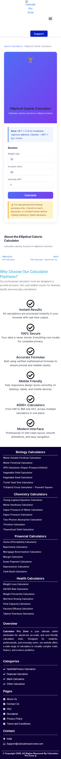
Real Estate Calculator (15, 547)
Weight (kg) (13, 153)
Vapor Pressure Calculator (18, 514)
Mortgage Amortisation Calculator (22, 551)
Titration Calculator (14, 524)
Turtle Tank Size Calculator (18, 482)
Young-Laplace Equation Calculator (22, 500)
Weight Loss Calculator (16, 584)
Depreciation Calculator (16, 566)
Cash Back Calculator (15, 571)
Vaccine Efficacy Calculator (18, 608)
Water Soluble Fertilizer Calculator (22, 457)
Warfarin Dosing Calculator (18, 598)
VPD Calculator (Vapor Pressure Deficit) (25, 467)
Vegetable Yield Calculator (17, 472)
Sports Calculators (13, 46)
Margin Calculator (13, 556)
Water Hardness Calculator (18, 504)
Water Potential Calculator (18, 462)
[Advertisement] (30, 85)
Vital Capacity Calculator (17, 603)
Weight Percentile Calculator (19, 594)
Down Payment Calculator (17, 561)
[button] (50, 18)
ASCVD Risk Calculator (15, 589)
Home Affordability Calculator (20, 542)
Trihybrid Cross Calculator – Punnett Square (28, 487)
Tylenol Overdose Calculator (18, 613)
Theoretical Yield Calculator (18, 529)
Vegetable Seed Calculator (18, 477)
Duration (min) (15, 166)
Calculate (30, 195)
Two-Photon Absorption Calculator (22, 519)
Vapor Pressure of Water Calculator (23, 509)
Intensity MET (15, 179)
